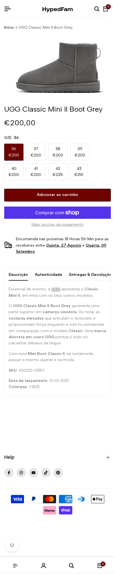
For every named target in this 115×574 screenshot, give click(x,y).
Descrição (18, 274)
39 (80, 151)
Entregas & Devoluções (91, 274)
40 (14, 171)
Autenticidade (48, 274)
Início (9, 27)
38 (58, 151)
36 (14, 151)
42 (58, 171)
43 (79, 171)
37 (36, 151)
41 (36, 171)
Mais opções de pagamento (57, 224)
